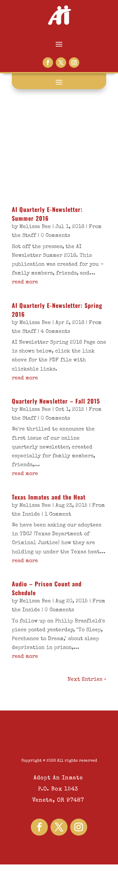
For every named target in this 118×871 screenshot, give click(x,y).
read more (25, 282)
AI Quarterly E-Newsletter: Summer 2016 (47, 213)
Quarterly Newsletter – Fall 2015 (56, 401)
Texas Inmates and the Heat (49, 497)
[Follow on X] (61, 62)
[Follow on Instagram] (74, 62)
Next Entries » (87, 679)
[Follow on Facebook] (48, 62)
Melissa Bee (35, 227)
